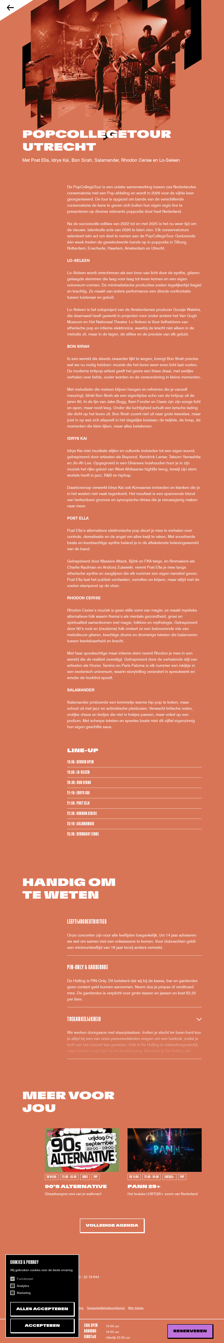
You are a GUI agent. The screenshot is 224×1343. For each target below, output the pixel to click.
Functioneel (25, 1279)
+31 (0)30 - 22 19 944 (82, 1277)
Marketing (24, 1293)
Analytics (23, 1286)
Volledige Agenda (112, 1225)
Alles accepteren (42, 1309)
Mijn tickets (136, 1308)
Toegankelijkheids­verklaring (106, 1308)
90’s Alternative (76, 1186)
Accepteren (42, 1325)
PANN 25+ (144, 1186)
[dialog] (42, 1296)
